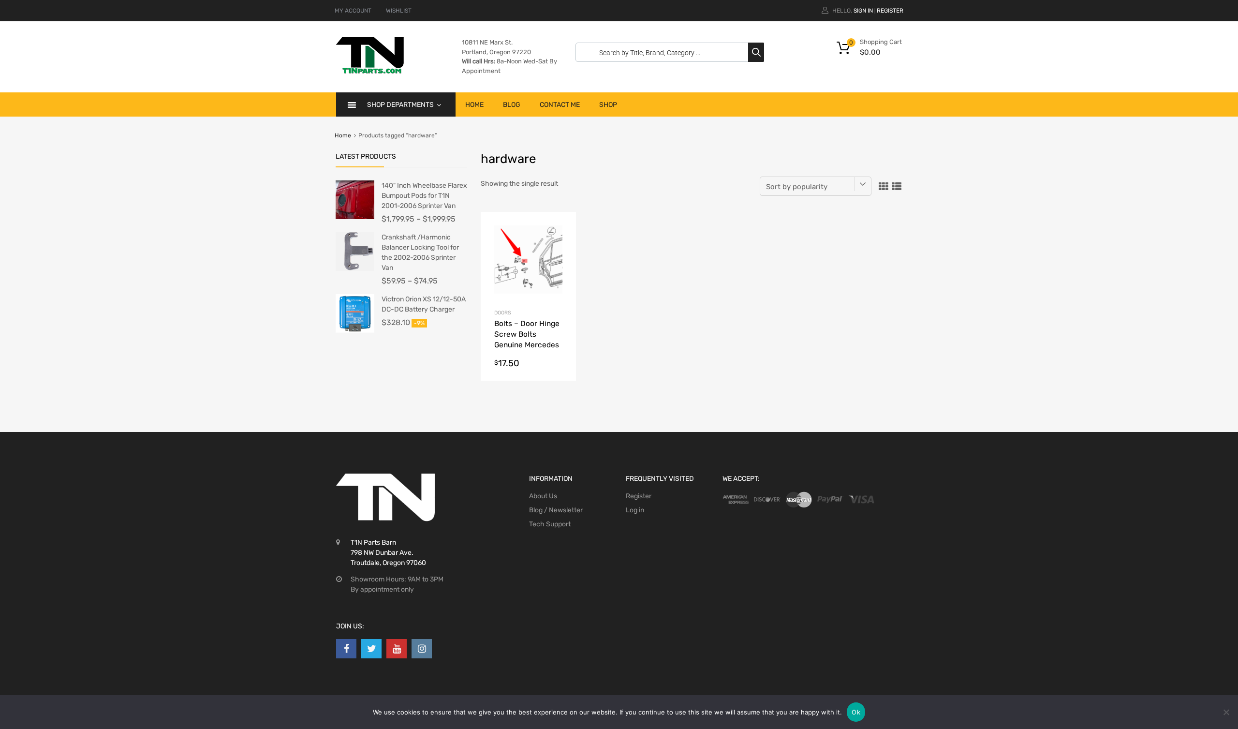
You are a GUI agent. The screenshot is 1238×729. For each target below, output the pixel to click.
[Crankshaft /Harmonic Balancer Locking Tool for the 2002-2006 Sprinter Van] (355, 269)
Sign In (863, 10)
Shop (608, 105)
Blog (511, 105)
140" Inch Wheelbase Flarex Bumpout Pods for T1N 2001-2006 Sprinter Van (424, 195)
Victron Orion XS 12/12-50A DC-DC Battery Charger (424, 304)
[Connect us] (346, 649)
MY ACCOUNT (353, 10)
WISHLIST (399, 10)
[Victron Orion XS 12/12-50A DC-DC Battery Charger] (355, 331)
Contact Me (560, 105)
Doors (502, 313)
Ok (856, 712)
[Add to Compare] (560, 246)
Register (890, 10)
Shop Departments (400, 105)
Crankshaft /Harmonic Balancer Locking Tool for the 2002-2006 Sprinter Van (420, 252)
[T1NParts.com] (370, 71)
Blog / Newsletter (556, 510)
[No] (1226, 712)
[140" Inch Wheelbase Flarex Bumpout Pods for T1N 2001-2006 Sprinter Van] (355, 217)
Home (474, 105)
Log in (635, 510)
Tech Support (550, 524)
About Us (543, 496)
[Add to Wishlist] (560, 230)
